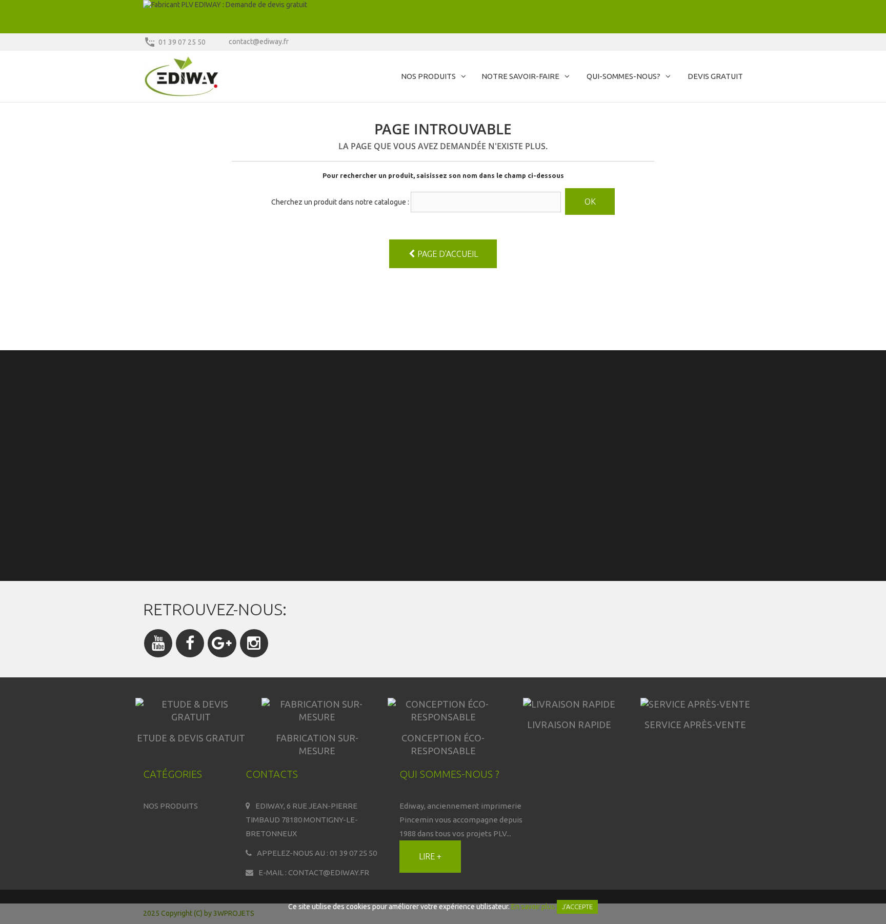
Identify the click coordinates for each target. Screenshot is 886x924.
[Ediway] (238, 76)
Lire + (430, 856)
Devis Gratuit (715, 76)
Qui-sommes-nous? (623, 76)
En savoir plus (533, 906)
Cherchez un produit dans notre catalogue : (340, 202)
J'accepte (577, 906)
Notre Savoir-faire (520, 76)
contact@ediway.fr (259, 41)
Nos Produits (428, 76)
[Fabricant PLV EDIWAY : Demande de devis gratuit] (443, 16)
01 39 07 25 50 (182, 42)
